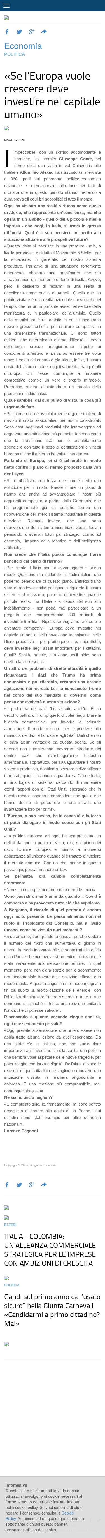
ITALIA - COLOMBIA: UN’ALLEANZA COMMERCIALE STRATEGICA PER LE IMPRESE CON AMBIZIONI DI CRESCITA (50, 1249)
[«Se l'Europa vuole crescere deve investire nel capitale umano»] (52, 128)
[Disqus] (52, 1436)
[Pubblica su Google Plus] (31, 32)
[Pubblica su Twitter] (19, 32)
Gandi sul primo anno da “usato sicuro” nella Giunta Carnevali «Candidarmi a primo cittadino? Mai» (52, 1309)
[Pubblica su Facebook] (7, 32)
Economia (23, 45)
